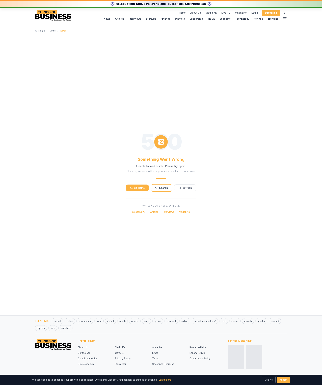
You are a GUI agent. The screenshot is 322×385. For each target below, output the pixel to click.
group (158, 321)
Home (182, 12)
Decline (269, 379)
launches (65, 328)
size (52, 328)
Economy (225, 18)
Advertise (157, 347)
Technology (242, 18)
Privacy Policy (123, 358)
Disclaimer (120, 364)
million (184, 321)
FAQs (155, 353)
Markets (180, 18)
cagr (146, 321)
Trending (273, 18)
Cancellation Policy (200, 358)
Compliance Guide (87, 358)
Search (163, 187)
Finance (165, 18)
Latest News (139, 211)
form (98, 321)
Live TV (225, 12)
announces (85, 321)
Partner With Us (198, 347)
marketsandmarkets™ (205, 321)
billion (70, 321)
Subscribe (271, 12)
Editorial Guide (197, 353)
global (110, 321)
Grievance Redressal (163, 364)
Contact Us (84, 353)
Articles (119, 18)
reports (41, 328)
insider (234, 321)
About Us (195, 12)
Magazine (241, 12)
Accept (283, 379)
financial (171, 321)
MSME (211, 18)
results (134, 321)
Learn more (165, 379)
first (224, 321)
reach (122, 321)
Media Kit (211, 12)
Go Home (139, 187)
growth (248, 321)
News (107, 18)
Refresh (187, 187)
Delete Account (86, 364)
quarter (261, 321)
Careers (119, 353)
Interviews (135, 18)
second (275, 321)
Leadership (196, 18)
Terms (155, 358)
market (57, 321)
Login (254, 12)
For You (258, 18)
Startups (151, 18)
